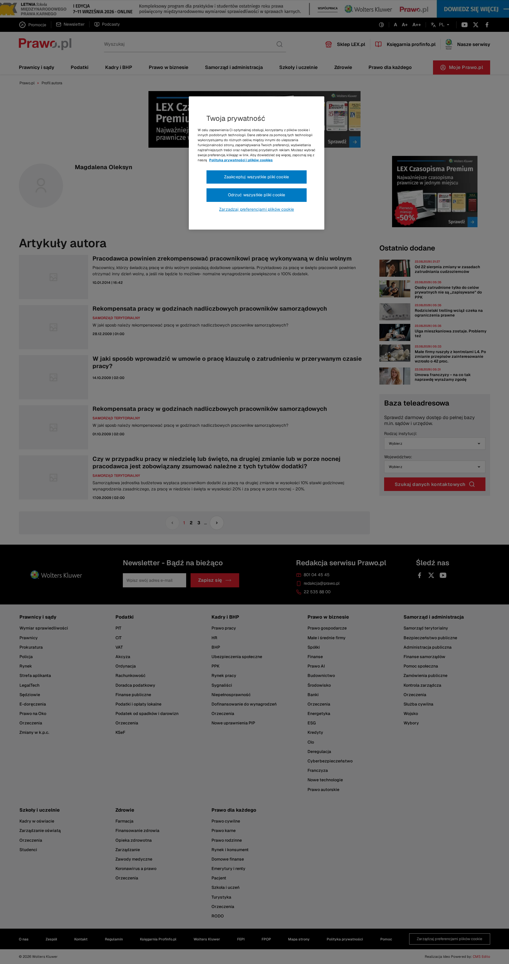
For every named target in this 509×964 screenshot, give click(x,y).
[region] (256, 163)
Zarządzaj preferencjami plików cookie (256, 209)
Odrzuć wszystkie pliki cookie (256, 194)
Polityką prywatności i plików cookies (241, 160)
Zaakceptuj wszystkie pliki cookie (256, 176)
